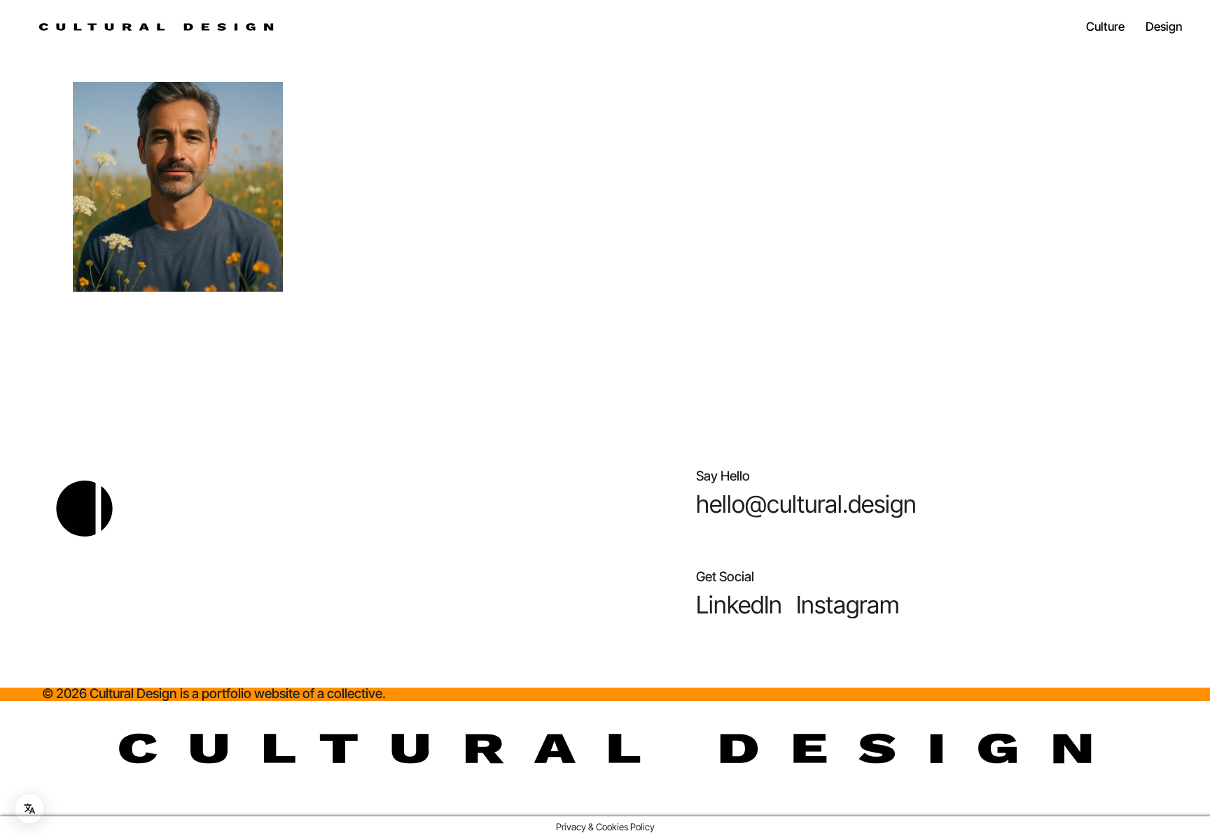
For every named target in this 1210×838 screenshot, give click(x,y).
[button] (806, 504)
